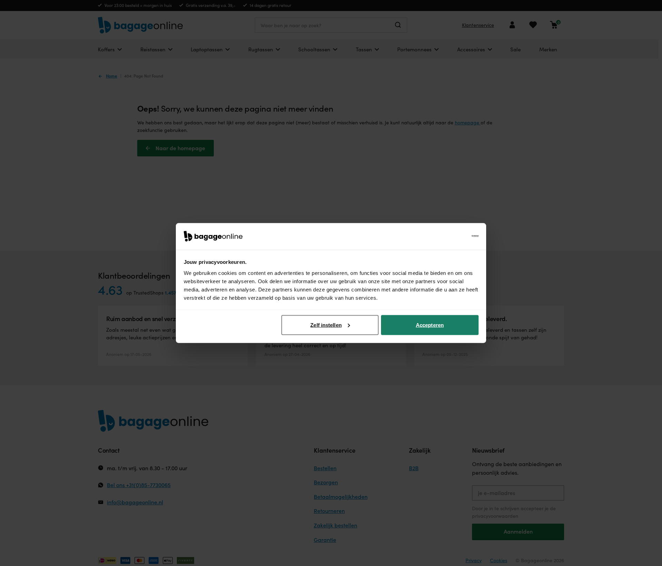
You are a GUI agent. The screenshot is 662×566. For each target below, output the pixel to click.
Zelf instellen (325, 325)
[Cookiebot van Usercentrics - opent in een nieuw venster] (448, 236)
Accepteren (430, 325)
